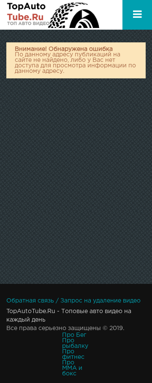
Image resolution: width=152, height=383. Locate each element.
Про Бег (74, 335)
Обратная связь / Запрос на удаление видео (73, 300)
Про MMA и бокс (72, 368)
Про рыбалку (75, 343)
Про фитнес (73, 354)
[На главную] (52, 15)
